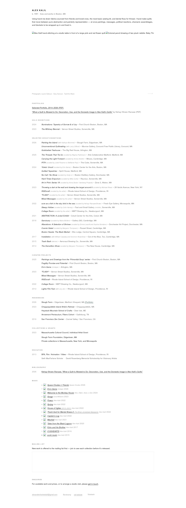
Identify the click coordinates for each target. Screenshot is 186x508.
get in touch (93, 484)
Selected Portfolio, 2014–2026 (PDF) (48, 107)
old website (78, 494)
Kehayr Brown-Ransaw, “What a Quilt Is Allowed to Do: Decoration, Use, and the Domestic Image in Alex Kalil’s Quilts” (92, 371)
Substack (91, 494)
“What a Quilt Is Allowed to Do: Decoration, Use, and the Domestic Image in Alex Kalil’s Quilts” (72, 112)
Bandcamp (67, 494)
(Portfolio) (89, 302)
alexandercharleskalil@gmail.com (44, 494)
